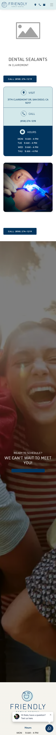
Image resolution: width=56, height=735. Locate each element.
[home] (14, 5)
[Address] (35, 4)
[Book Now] (44, 4)
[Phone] (39, 4)
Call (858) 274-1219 (20, 79)
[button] (51, 5)
